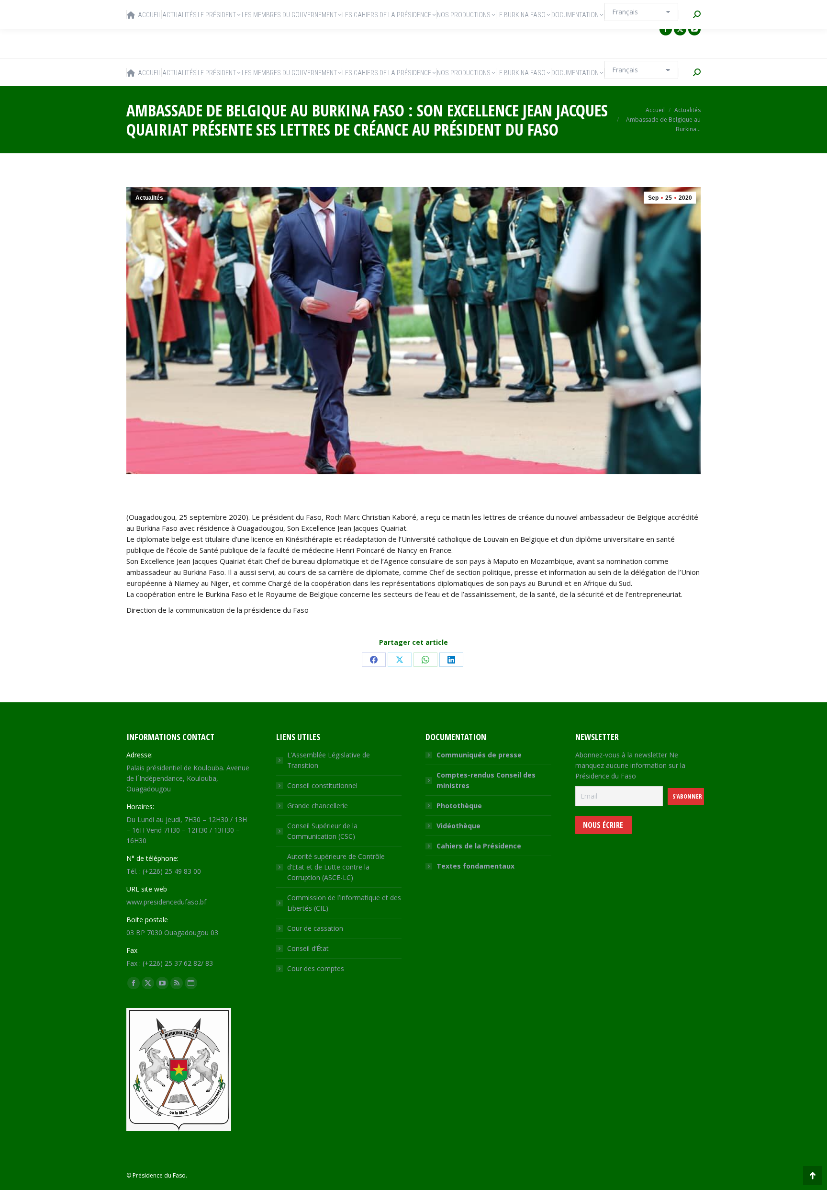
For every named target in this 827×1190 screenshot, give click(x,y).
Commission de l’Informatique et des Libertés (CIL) (344, 903)
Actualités (149, 198)
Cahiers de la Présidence (478, 845)
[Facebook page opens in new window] (665, 29)
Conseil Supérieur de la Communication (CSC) (322, 831)
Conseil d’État (308, 948)
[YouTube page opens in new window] (694, 29)
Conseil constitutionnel (322, 785)
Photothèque (459, 805)
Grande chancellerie (317, 805)
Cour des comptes (315, 968)
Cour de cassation (315, 928)
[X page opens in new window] (680, 29)
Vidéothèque (458, 825)
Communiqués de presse (479, 754)
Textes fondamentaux (475, 865)
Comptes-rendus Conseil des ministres (486, 780)
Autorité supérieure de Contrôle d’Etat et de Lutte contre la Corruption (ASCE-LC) (336, 867)
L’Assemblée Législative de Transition (328, 760)
